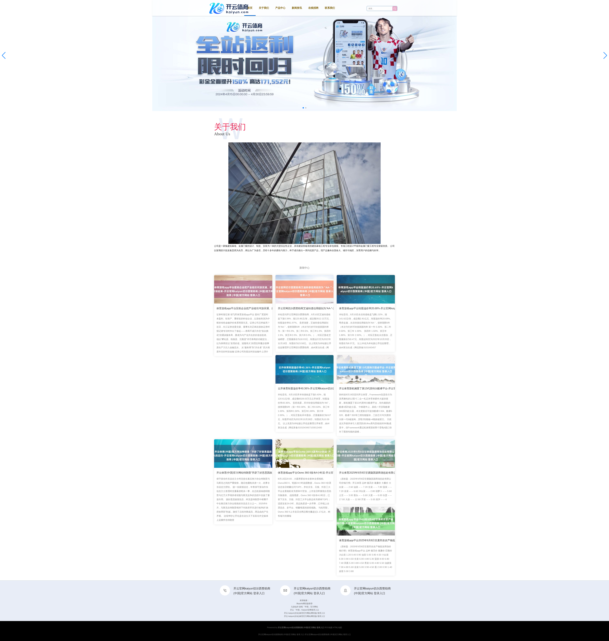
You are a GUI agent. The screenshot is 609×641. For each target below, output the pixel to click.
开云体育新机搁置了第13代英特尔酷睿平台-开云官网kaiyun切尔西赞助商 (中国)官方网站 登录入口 (394, 388)
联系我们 (330, 8)
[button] (605, 55)
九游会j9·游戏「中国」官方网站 (304, 607)
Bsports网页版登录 (305, 603)
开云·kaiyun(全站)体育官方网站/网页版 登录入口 (304, 613)
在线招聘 (313, 8)
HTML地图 (337, 627)
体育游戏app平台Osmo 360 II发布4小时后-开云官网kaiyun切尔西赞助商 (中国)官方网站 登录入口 (332, 472)
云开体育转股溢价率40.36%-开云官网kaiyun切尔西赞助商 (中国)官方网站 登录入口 (324, 388)
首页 (249, 8)
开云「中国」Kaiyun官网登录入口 (304, 610)
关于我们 (264, 8)
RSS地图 (328, 627)
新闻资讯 (297, 8)
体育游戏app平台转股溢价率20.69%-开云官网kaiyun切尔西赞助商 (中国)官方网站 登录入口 (390, 308)
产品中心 (280, 8)
